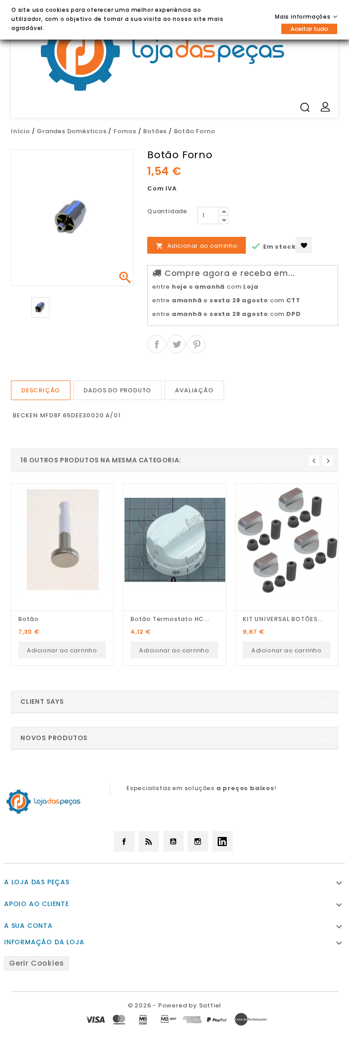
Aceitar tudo (309, 29)
